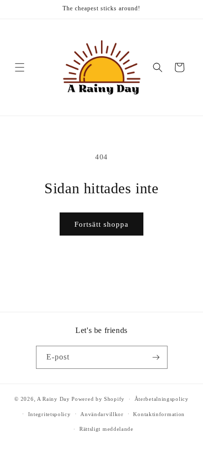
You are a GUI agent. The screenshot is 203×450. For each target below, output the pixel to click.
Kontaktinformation (159, 414)
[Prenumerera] (156, 357)
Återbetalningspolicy (162, 399)
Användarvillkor (102, 414)
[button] (20, 67)
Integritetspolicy (49, 414)
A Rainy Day (53, 399)
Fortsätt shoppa (101, 224)
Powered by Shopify (98, 399)
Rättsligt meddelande (106, 429)
